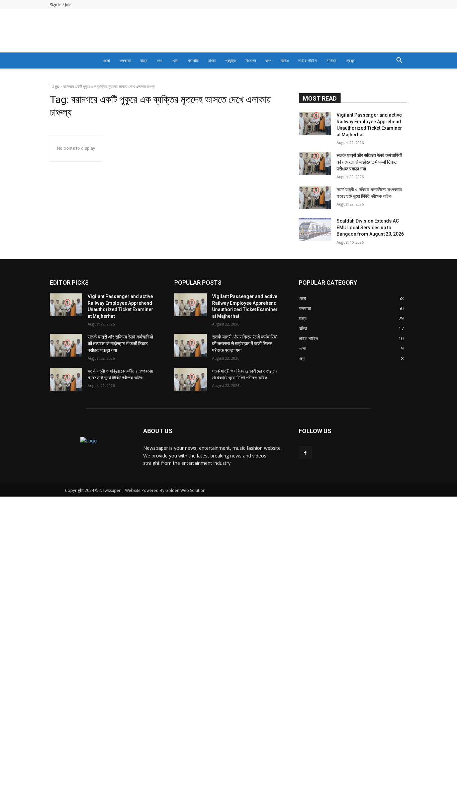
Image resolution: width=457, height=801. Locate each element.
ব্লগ (268, 60)
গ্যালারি (193, 60)
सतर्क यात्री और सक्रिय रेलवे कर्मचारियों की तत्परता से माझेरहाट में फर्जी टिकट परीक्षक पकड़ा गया (369, 162)
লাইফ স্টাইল (307, 60)
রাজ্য (144, 60)
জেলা (106, 60)
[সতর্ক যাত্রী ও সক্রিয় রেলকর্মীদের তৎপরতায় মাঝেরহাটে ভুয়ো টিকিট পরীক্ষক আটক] (315, 197)
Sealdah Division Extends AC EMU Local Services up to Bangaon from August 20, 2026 (370, 227)
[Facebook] (305, 452)
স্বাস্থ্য (350, 60)
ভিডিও (285, 60)
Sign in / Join (61, 4)
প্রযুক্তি (230, 60)
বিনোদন (251, 60)
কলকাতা (125, 60)
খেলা (175, 60)
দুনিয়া (212, 60)
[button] (399, 61)
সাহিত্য (331, 60)
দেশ (159, 60)
